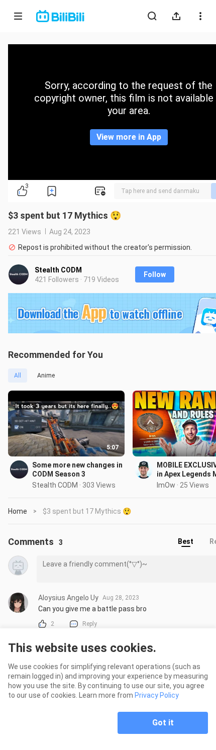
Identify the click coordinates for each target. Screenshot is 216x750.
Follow (155, 274)
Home (17, 511)
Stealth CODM (58, 270)
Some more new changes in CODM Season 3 (77, 469)
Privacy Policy (157, 695)
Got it (163, 722)
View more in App (128, 137)
